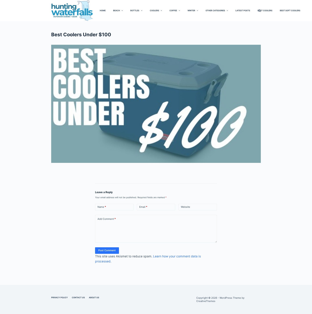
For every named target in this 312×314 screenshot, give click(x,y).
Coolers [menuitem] (154, 10)
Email (143, 206)
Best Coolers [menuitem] (265, 10)
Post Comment (107, 250)
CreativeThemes (205, 301)
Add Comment (107, 218)
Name (102, 206)
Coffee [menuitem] (173, 10)
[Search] (259, 10)
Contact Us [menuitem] (78, 297)
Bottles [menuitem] (134, 10)
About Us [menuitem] (94, 297)
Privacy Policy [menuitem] (59, 297)
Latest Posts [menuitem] (242, 10)
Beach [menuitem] (116, 10)
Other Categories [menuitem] (215, 10)
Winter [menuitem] (191, 10)
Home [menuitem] (103, 10)
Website (185, 206)
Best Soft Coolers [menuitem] (290, 10)
